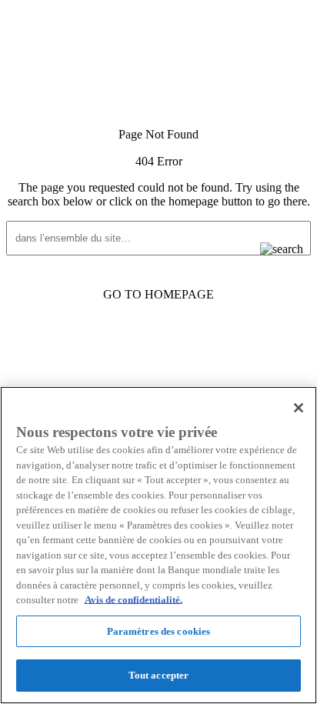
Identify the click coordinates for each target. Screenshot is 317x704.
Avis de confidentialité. (133, 600)
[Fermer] (298, 408)
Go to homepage (158, 294)
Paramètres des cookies (159, 631)
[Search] (269, 249)
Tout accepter (158, 675)
